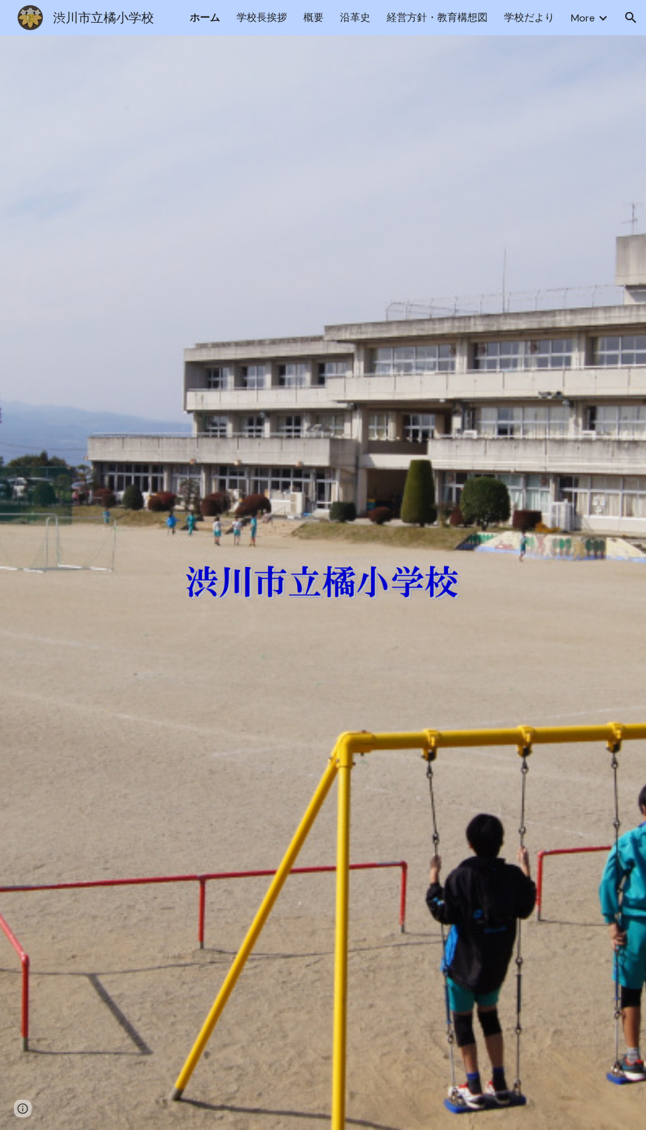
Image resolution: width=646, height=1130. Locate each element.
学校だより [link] (529, 17)
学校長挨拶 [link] (262, 17)
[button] (631, 18)
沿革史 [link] (355, 17)
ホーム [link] (205, 17)
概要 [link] (313, 17)
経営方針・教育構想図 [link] (437, 17)
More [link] (583, 18)
